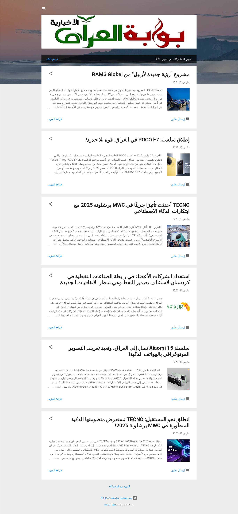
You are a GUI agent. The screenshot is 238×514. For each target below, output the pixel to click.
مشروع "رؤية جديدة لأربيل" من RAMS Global (141, 74)
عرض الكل (52, 59)
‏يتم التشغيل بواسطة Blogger (117, 498)
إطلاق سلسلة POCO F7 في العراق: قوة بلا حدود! (138, 140)
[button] (50, 74)
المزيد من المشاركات (119, 486)
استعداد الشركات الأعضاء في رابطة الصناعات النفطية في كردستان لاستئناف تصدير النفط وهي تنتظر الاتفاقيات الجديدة (125, 279)
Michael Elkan (110, 505)
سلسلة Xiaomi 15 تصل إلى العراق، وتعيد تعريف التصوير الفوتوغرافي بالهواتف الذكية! (129, 351)
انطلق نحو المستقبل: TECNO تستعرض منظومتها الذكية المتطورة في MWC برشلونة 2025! (130, 422)
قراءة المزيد (55, 119)
